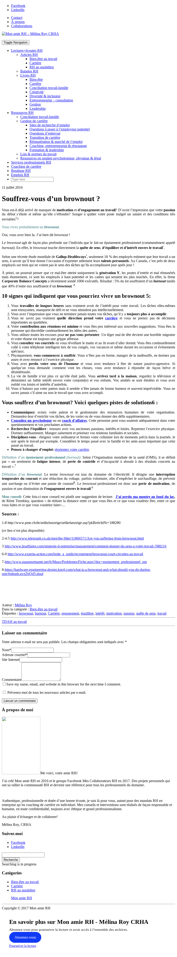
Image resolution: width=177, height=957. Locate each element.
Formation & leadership (47, 150)
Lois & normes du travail (38, 154)
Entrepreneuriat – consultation (51, 100)
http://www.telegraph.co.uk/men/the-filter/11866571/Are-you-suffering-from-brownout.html (77, 538)
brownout (26, 613)
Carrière (35, 63)
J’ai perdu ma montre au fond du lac (144, 497)
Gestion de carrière (34, 121)
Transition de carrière (45, 137)
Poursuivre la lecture (22, 946)
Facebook (18, 6)
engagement (70, 613)
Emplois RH (20, 175)
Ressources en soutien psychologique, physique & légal (60, 158)
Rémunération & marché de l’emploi (56, 142)
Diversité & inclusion (45, 96)
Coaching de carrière (26, 166)
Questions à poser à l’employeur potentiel (60, 129)
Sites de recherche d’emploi (50, 125)
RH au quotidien (42, 67)
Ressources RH (22, 113)
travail (161, 613)
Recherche (11, 860)
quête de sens (146, 613)
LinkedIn (17, 10)
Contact (16, 18)
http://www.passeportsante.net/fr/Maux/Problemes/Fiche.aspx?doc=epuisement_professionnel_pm (76, 562)
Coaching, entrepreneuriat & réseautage (58, 146)
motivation (114, 613)
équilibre (87, 613)
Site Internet (10, 660)
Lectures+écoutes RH (27, 50)
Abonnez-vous (25, 937)
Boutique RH (21, 171)
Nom (6, 650)
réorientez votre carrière (72, 449)
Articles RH (29, 55)
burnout (40, 613)
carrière (111, 318)
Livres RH (28, 75)
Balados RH (29, 71)
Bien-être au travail (43, 59)
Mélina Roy (23, 605)
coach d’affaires (74, 420)
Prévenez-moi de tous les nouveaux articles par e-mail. (46, 692)
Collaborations (21, 26)
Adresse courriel (14, 655)
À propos (18, 22)
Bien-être (36, 79)
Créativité (37, 92)
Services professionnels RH (31, 162)
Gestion (35, 104)
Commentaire (11, 680)
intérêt (99, 613)
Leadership (38, 108)
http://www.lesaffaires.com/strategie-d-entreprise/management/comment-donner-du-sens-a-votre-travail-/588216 (85, 546)
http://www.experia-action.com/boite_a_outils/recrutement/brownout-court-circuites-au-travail (75, 554)
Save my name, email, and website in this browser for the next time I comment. (63, 684)
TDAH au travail (14, 622)
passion (129, 613)
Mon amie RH (21, 898)
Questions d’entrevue (45, 133)
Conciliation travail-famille (49, 88)
